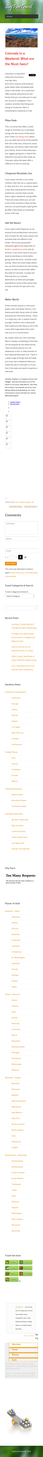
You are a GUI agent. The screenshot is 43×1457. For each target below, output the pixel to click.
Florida (15, 715)
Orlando (15, 738)
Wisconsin (16, 1225)
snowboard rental (19, 249)
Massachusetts (18, 1046)
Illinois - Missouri (12, 994)
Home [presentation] (15, 1349)
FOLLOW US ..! (20, 1307)
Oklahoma (16, 1141)
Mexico (15, 781)
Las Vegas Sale (18, 843)
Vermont (15, 1201)
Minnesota (16, 1058)
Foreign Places (11, 752)
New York (16, 1118)
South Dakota (17, 1178)
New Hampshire (19, 1101)
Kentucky (16, 1023)
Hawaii (15, 721)
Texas (14, 1190)
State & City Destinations (15, 692)
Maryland (16, 1041)
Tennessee (16, 1184)
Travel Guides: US (26, 502)
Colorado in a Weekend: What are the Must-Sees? (19, 58)
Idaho (14, 986)
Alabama (16, 917)
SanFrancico (17, 744)
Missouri (15, 1070)
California (16, 698)
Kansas (15, 1017)
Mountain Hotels (19, 800)
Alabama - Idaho (12, 911)
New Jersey (16, 1106)
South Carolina (18, 1172)
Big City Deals (17, 825)
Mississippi (17, 1064)
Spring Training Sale (20, 848)
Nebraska (16, 1089)
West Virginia (17, 1219)
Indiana (15, 1006)
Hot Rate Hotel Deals (14, 814)
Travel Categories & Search (16, 592)
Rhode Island (17, 1166)
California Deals (18, 831)
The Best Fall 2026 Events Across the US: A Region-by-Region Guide (23, 637)
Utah (14, 1196)
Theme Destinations (13, 789)
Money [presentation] (15, 1354)
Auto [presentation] (14, 1360)
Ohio (14, 1136)
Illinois (14, 1000)
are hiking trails (22, 136)
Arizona (15, 928)
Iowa (14, 1012)
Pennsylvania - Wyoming (15, 1155)
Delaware (16, 963)
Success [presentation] (16, 1344)
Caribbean (16, 769)
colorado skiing (15, 506)
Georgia (15, 975)
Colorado (16, 946)
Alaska (14, 922)
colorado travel (30, 506)
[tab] (23, 1345)
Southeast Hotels (19, 806)
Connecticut (17, 952)
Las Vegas (16, 727)
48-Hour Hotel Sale (20, 819)
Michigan (16, 1052)
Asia (13, 758)
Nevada (15, 1095)
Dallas (14, 709)
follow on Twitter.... (29, 1336)
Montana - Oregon (13, 1077)
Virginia (15, 1207)
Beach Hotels (17, 794)
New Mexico (17, 1112)
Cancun (15, 763)
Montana (16, 1083)
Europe (15, 775)
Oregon (15, 1147)
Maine (14, 1035)
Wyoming (16, 1230)
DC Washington (18, 957)
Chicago (15, 703)
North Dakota (17, 1130)
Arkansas (16, 934)
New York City (17, 732)
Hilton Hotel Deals (19, 837)
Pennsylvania (17, 1161)
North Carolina (18, 1124)
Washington (17, 1213)
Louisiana (16, 1029)
